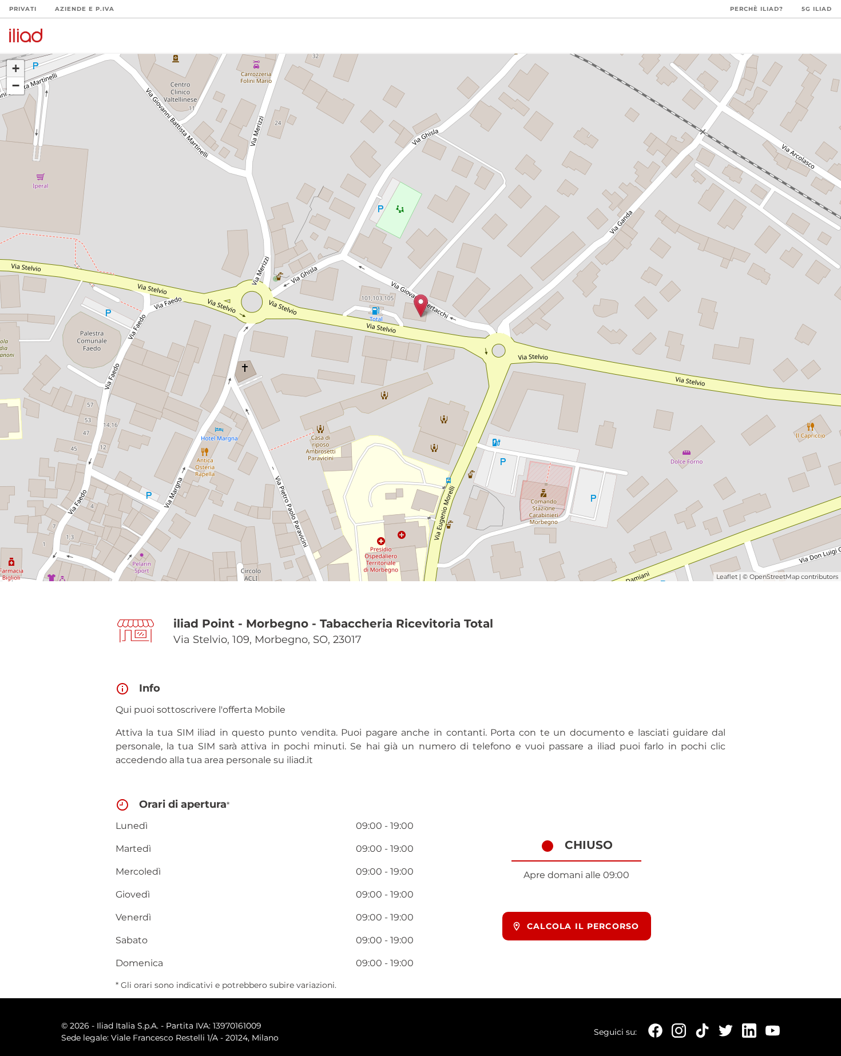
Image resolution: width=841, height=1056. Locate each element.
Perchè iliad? (756, 9)
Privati (23, 9)
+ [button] (15, 68)
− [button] (15, 85)
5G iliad (817, 9)
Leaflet (726, 577)
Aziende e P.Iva (84, 9)
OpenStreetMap (774, 577)
